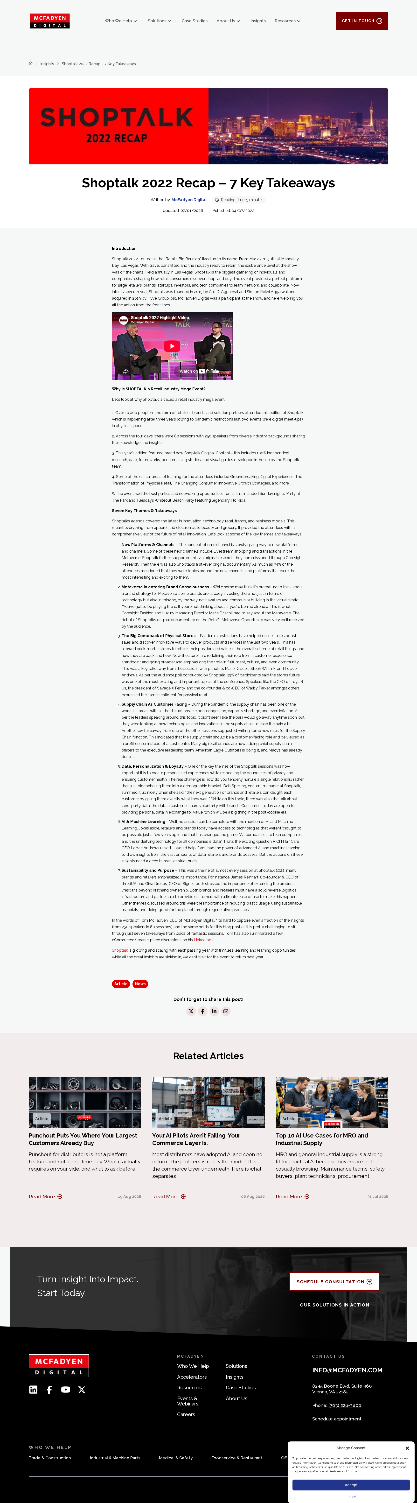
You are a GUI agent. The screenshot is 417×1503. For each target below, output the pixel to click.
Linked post (204, 940)
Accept (351, 1485)
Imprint (353, 1496)
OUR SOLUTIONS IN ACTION (334, 1304)
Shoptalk (120, 950)
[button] (407, 1448)
